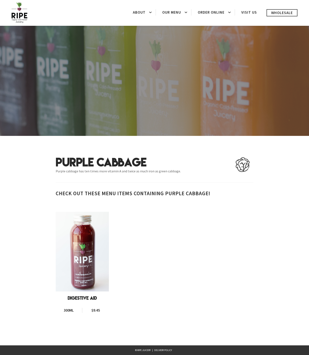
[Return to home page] (19, 12)
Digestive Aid (82, 298)
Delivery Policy (163, 350)
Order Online (211, 12)
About (139, 12)
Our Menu (171, 12)
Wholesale (282, 12)
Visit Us (249, 12)
